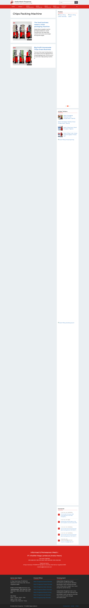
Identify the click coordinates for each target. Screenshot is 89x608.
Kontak (72, 606)
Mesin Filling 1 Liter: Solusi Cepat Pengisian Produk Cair (70, 135)
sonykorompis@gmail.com (67, 541)
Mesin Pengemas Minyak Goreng (42, 592)
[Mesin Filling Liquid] (72, 59)
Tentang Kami (66, 606)
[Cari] (76, 2)
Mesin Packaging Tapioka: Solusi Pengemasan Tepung (66, 122)
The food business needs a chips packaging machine (42, 24)
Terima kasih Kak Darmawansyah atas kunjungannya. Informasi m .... (69, 529)
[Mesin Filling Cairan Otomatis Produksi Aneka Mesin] (62, 59)
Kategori (20, 6)
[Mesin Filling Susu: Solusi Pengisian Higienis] (60, 128)
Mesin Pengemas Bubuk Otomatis (43, 589)
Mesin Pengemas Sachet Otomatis (43, 581)
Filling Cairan (56, 7)
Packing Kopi (39, 7)
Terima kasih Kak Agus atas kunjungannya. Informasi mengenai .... (67, 515)
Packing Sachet (30, 7)
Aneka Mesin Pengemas (23, 2)
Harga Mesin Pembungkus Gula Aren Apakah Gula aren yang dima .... (69, 523)
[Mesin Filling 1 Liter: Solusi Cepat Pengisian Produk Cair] (60, 134)
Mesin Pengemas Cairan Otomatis (43, 587)
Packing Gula (48, 7)
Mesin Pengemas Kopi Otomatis (42, 597)
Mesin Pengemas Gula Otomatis (42, 595)
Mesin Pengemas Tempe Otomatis (43, 584)
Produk (64, 7)
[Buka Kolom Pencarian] (77, 6)
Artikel (77, 606)
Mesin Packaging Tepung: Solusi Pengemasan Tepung (69, 117)
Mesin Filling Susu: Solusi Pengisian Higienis (70, 128)
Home (13, 6)
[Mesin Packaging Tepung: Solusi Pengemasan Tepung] (60, 117)
